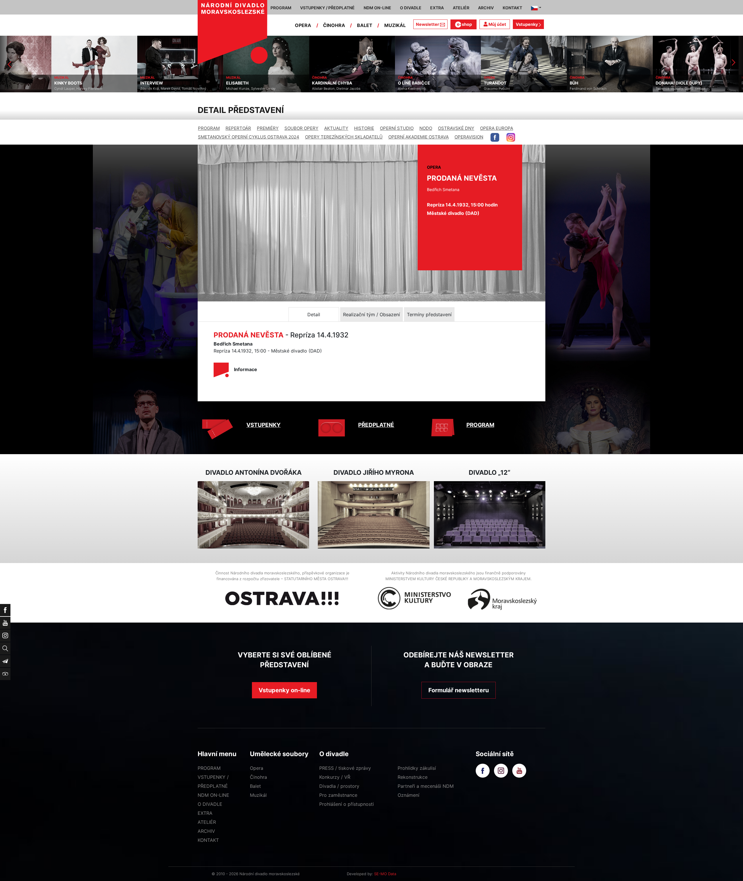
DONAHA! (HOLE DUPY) (627, 83)
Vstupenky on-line (284, 690)
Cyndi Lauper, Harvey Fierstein (27, 89)
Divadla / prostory (339, 786)
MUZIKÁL (395, 25)
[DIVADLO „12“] (489, 515)
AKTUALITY (336, 128)
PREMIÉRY (268, 128)
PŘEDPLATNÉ (376, 425)
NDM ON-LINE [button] (377, 7)
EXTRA (205, 813)
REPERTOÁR (238, 128)
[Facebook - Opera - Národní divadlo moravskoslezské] (494, 137)
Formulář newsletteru (458, 690)
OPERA (303, 25)
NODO (425, 128)
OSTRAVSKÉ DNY (456, 128)
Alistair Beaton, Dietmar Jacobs (285, 89)
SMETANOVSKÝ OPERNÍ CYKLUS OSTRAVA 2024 (248, 137)
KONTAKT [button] (512, 7)
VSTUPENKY (263, 425)
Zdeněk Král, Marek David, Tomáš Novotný (122, 89)
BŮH (522, 83)
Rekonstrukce (413, 777)
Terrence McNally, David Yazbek (629, 89)
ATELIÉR (207, 822)
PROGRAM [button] (280, 7)
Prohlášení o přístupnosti (346, 804)
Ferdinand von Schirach (536, 89)
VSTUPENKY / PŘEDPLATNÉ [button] (327, 7)
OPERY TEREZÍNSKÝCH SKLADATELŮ (344, 137)
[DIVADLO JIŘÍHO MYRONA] (373, 515)
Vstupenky (527, 24)
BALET (364, 25)
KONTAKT (208, 840)
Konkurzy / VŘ (334, 777)
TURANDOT (443, 83)
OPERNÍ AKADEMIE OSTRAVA (418, 137)
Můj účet (497, 24)
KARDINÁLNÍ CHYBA (281, 83)
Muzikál (258, 795)
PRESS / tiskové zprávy (345, 768)
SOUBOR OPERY (301, 128)
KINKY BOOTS (17, 83)
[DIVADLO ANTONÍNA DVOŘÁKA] (253, 515)
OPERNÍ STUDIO (397, 128)
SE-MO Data (385, 873)
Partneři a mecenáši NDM (426, 786)
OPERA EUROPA (496, 128)
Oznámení (408, 795)
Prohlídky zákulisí (417, 768)
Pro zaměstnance (338, 795)
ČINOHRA (334, 25)
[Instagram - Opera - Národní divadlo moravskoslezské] (510, 137)
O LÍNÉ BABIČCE (363, 83)
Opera (256, 768)
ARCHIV (206, 831)
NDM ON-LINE (213, 795)
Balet (255, 786)
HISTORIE (364, 128)
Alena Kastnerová (360, 89)
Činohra (258, 777)
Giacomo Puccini (445, 89)
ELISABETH (186, 83)
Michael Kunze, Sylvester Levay (199, 89)
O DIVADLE (210, 804)
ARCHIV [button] (486, 7)
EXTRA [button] (437, 7)
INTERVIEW (100, 83)
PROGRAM (209, 128)
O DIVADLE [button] (410, 7)
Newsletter (427, 24)
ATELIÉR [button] (461, 7)
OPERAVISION (469, 137)
